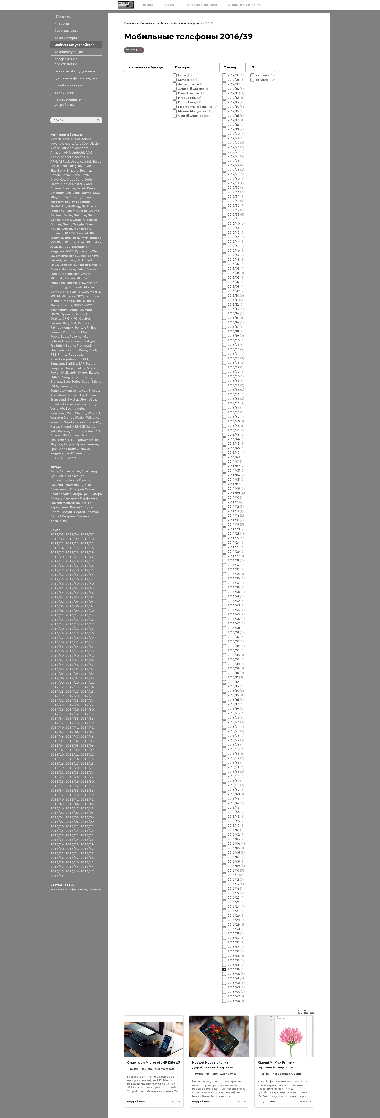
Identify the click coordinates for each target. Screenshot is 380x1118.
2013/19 (87, 624)
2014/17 (72, 691)
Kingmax (56, 453)
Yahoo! (91, 426)
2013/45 (57, 665)
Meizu (81, 269)
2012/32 (57, 575)
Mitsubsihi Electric (63, 283)
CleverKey (57, 179)
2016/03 (87, 813)
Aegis (69, 143)
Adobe (87, 139)
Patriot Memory (61, 327)
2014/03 (57, 674)
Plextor (86, 332)
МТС (71, 440)
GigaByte (90, 220)
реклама (95, 889)
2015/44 (72, 804)
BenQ (65, 166)
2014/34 (57, 718)
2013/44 (87, 660)
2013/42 (57, 660)
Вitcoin (87, 435)
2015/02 (72, 741)
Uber (83, 399)
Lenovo (93, 256)
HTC (72, 233)
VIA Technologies (72, 408)
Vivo (70, 413)
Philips (91, 327)
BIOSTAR (84, 166)
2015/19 (57, 768)
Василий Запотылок (65, 485)
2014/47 (72, 736)
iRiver (81, 242)
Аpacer (55, 435)
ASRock (64, 161)
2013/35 (87, 647)
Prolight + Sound (62, 345)
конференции (76, 889)
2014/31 (57, 714)
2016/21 (72, 835)
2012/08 (57, 539)
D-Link (81, 188)
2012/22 (87, 557)
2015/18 (87, 763)
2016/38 (87, 858)
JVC (68, 247)
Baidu (97, 161)
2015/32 (72, 786)
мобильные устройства (152, 23)
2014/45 (87, 732)
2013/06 (72, 606)
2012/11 (57, 543)
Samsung (57, 363)
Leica (82, 256)
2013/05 (57, 606)
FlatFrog (74, 206)
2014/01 (72, 669)
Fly (83, 206)
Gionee (55, 224)
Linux (54, 265)
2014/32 (72, 714)
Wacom (80, 413)
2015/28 (57, 781)
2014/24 (87, 700)
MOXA (83, 292)
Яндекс (69, 444)
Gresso (66, 229)
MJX (82, 283)
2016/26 (57, 844)
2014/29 (72, 709)
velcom (74, 404)
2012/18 (72, 552)
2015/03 (87, 741)
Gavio (67, 215)
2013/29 (87, 638)
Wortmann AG (89, 422)
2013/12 (72, 615)
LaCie (92, 251)
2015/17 (72, 763)
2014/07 (72, 678)
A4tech (55, 139)
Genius (55, 220)
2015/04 (57, 745)
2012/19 (87, 552)
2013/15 (72, 620)
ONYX (54, 314)
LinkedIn (88, 260)
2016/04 (57, 817)
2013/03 (72, 602)
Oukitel (84, 318)
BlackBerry (57, 170)
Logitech (66, 265)
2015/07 (57, 750)
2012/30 (72, 570)
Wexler (80, 417)
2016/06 (87, 817)
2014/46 (57, 736)
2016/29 (87, 844)
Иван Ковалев (60, 494)
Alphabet (82, 148)
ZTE (98, 431)
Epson (86, 197)
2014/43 (57, 732)
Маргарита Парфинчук (80, 498)
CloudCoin (74, 179)
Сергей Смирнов (63, 516)
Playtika (56, 444)
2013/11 (57, 615)
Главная (147, 5)
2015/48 (87, 808)
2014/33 (87, 714)
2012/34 (87, 575)
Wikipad (92, 417)
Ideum (55, 238)
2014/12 (57, 687)
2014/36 (87, 718)
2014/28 (57, 709)
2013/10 (87, 611)
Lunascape (82, 265)
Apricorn (67, 157)
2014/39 (87, 723)
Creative (68, 188)
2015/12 (87, 754)
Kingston (57, 251)
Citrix (85, 175)
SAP (81, 363)
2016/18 (57, 835)
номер (232, 67)
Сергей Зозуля (61, 512)
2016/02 (72, 813)
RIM (53, 354)
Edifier (63, 197)
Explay (70, 202)
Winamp (56, 422)
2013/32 (87, 642)
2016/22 (87, 835)
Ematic (75, 197)
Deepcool (94, 188)
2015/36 (87, 790)
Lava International (63, 256)
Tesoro (71, 458)
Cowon (55, 188)
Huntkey (72, 449)
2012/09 (72, 539)
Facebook (83, 202)
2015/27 (87, 777)
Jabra (97, 242)
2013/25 (72, 633)
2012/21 (72, 557)
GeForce (80, 215)
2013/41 (87, 656)
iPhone (70, 242)
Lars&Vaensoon (76, 453)
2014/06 (57, 678)
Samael (65, 471)
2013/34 (72, 647)
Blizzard (73, 170)
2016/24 (72, 840)
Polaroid (56, 341)
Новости (169, 5)
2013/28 (72, 638)
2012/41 (57, 588)
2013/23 (87, 629)
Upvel (54, 404)
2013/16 (87, 620)
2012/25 (87, 561)
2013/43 (72, 660)
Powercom (72, 341)
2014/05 (87, 674)
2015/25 (57, 777)
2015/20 (72, 768)
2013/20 (57, 629)
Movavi (72, 292)
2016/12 (87, 826)
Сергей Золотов (86, 512)
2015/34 (57, 790)
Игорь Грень (82, 494)
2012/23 (57, 561)
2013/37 (72, 651)
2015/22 (57, 772)
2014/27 (87, 705)
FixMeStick (58, 206)
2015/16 (57, 763)
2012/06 (72, 534)
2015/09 (87, 750)
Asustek (86, 161)
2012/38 (57, 584)
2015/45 (87, 804)
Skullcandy (68, 372)
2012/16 (87, 548)
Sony (65, 377)
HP (65, 233)
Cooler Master (71, 184)
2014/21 (87, 696)
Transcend (58, 399)
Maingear (68, 269)
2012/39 (72, 584)
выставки (57, 889)
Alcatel (55, 148)
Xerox (54, 426)
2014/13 (72, 687)
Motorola (76, 287)
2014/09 (57, 682)
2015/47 (72, 808)
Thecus (93, 390)
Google (78, 224)
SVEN (54, 386)
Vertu (54, 408)
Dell (68, 193)
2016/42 (57, 867)
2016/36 (57, 858)
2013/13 (87, 615)
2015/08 (72, 750)
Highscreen (82, 229)
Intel (75, 238)
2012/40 (87, 584)
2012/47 (57, 597)
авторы (184, 67)
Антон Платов (79, 480)
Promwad (84, 345)
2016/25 (87, 840)
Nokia (80, 301)
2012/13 (87, 543)
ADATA (75, 139)
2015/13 (57, 759)
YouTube (77, 431)
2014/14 (87, 687)
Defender (57, 193)
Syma (64, 386)
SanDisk (71, 363)
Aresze (93, 444)
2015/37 (57, 795)
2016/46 (72, 871)
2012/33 (72, 575)
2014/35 (72, 718)
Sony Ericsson (81, 377)
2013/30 (57, 642)
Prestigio (88, 341)
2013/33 (57, 647)
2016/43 (72, 867)
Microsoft (83, 278)
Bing (73, 166)
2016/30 (57, 849)
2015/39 (87, 795)
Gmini (67, 224)
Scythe (90, 363)
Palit (73, 323)
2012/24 (72, 561)
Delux (76, 193)
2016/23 (57, 840)
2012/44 (57, 593)
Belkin (54, 166)
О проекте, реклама (201, 5)
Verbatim (88, 404)
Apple (54, 157)
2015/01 (57, 741)
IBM (92, 233)
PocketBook (59, 336)
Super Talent (91, 381)
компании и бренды (147, 67)
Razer (83, 350)
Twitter (72, 399)
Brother (85, 170)
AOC (89, 152)
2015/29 (72, 781)
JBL (61, 247)
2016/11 (72, 826)
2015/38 (72, 795)
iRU (88, 242)
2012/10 (87, 539)
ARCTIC (92, 157)
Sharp (68, 368)
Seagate (56, 368)
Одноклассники (88, 440)
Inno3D (85, 449)
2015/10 (57, 754)
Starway (56, 381)
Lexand (55, 260)
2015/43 (57, 804)
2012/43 (87, 588)
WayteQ (94, 413)
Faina (54, 471)
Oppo (90, 314)
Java (53, 247)
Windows (71, 422)
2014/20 (72, 696)
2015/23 (72, 772)
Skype (82, 372)
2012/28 (87, 566)
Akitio (94, 143)
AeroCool (82, 143)
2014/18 (87, 691)
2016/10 (57, 826)
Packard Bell (59, 323)
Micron (70, 278)
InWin (85, 238)
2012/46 (87, 593)
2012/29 (57, 570)
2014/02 (87, 669)
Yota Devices (59, 431)
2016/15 (87, 831)
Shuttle (80, 368)
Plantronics (71, 332)
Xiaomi (66, 426)
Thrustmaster (60, 395)
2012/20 (57, 557)
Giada (77, 220)
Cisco (76, 175)
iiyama (66, 238)
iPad (60, 242)
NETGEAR (57, 458)
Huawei (82, 233)
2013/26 (87, 633)
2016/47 (87, 871)
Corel (88, 184)
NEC (80, 296)
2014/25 (57, 705)
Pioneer (55, 332)
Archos (80, 157)
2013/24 (57, 633)
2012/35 (57, 579)
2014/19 (57, 696)
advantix (56, 143)
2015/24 (87, 772)
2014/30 (87, 709)
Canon (55, 175)
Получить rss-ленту (245, 5)
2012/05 (57, 534)
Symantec (76, 386)
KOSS (69, 251)
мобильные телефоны (185, 23)
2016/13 (57, 831)
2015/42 (87, 799)
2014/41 (72, 727)
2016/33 (57, 853)
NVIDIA (79, 305)
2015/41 (72, 799)
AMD (67, 152)
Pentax (80, 327)
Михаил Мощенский (65, 503)
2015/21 (87, 768)
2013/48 (57, 669)
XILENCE (78, 426)
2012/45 (72, 593)
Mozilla (95, 292)
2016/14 (72, 831)
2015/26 (72, 777)
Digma (86, 193)
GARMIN (94, 211)
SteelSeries (72, 381)
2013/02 (57, 602)
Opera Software (72, 314)
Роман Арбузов (81, 507)
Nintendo (67, 301)
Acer (66, 139)
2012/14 (57, 548)
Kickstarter (80, 247)
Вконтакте (58, 440)
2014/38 (72, 723)
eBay (53, 197)
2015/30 (87, 781)
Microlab (56, 278)
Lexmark (69, 260)
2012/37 (87, 579)
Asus (74, 161)
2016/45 (57, 871)
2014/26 (72, 705)
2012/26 (57, 566)
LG (79, 260)
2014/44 (72, 732)
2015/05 (72, 745)
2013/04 (87, 602)
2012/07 (87, 534)
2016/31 (72, 849)
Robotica (75, 354)
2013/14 (57, 620)
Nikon (54, 301)
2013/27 (57, 638)
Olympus (86, 309)
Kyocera (81, 251)
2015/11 (72, 754)
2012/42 (72, 588)
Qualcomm (58, 350)
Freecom (56, 211)
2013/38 (87, 651)
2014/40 (57, 727)
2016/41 (87, 862)
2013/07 (87, 606)
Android (78, 152)
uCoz (92, 399)
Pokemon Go (79, 336)
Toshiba (78, 395)
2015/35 (72, 790)
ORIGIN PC (69, 318)
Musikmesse (66, 296)
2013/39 (57, 656)
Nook (68, 305)
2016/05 (72, 817)
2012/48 (72, 597)
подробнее (136, 1101)
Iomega (95, 238)
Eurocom (57, 202)
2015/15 (87, 759)
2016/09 (87, 822)
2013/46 (72, 665)
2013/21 (72, 629)
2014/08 (87, 678)
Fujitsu (82, 211)
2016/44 (87, 867)
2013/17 (57, 624)
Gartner (56, 215)
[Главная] (126, 5)
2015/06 (87, 745)
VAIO (64, 404)
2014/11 (87, 682)
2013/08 (57, 611)
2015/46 (57, 808)
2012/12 (72, 543)
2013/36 (57, 651)
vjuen (76, 471)
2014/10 (72, 682)
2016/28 (72, 844)
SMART (55, 377)
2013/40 (72, 656)
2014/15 (57, 691)
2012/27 (72, 566)
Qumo (72, 350)
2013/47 (87, 665)
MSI (53, 296)
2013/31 (72, 642)
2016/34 (72, 853)
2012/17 (57, 552)
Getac (66, 220)
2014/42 (87, 727)
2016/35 (87, 853)
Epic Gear (57, 449)
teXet (82, 390)
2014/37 (57, 723)
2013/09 (72, 611)
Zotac (89, 431)
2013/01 (87, 597)
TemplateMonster (63, 390)
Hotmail (56, 233)
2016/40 (72, 862)
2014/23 (72, 700)
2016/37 (72, 858)
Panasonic (85, 323)
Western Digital (61, 417)
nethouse (92, 296)
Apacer (81, 444)
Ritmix (62, 354)
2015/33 (87, 786)
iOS (53, 242)
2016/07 (57, 822)
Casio (66, 175)
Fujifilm (70, 211)
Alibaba (67, 148)
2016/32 (87, 849)
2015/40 (57, 799)
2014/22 (57, 700)
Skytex (93, 372)
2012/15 (72, 548)
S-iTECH (83, 359)
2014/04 (72, 674)
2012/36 (72, 579)
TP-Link (91, 395)
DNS (96, 193)
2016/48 (57, 876)
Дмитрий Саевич (83, 489)
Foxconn (93, 206)
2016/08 (72, 822)
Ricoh (93, 350)
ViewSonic (57, 413)
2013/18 (72, 624)
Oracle (55, 318)
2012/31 (87, 570)
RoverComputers (63, 359)
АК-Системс (71, 435)
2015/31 (57, 786)
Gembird (94, 215)
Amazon (56, 152)
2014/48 (87, 736)
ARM (53, 161)
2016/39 (57, 862)
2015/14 (72, 759)
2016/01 (57, 813)
